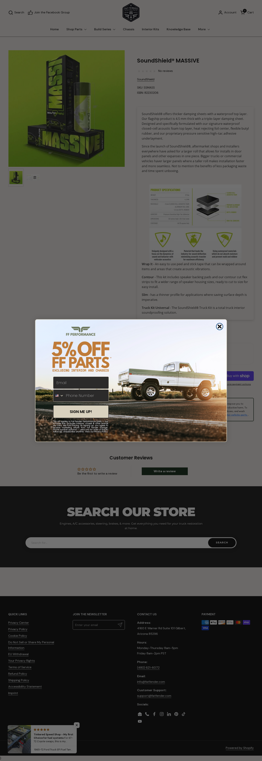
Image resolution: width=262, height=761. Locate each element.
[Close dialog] (219, 326)
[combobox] (58, 395)
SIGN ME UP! (81, 411)
